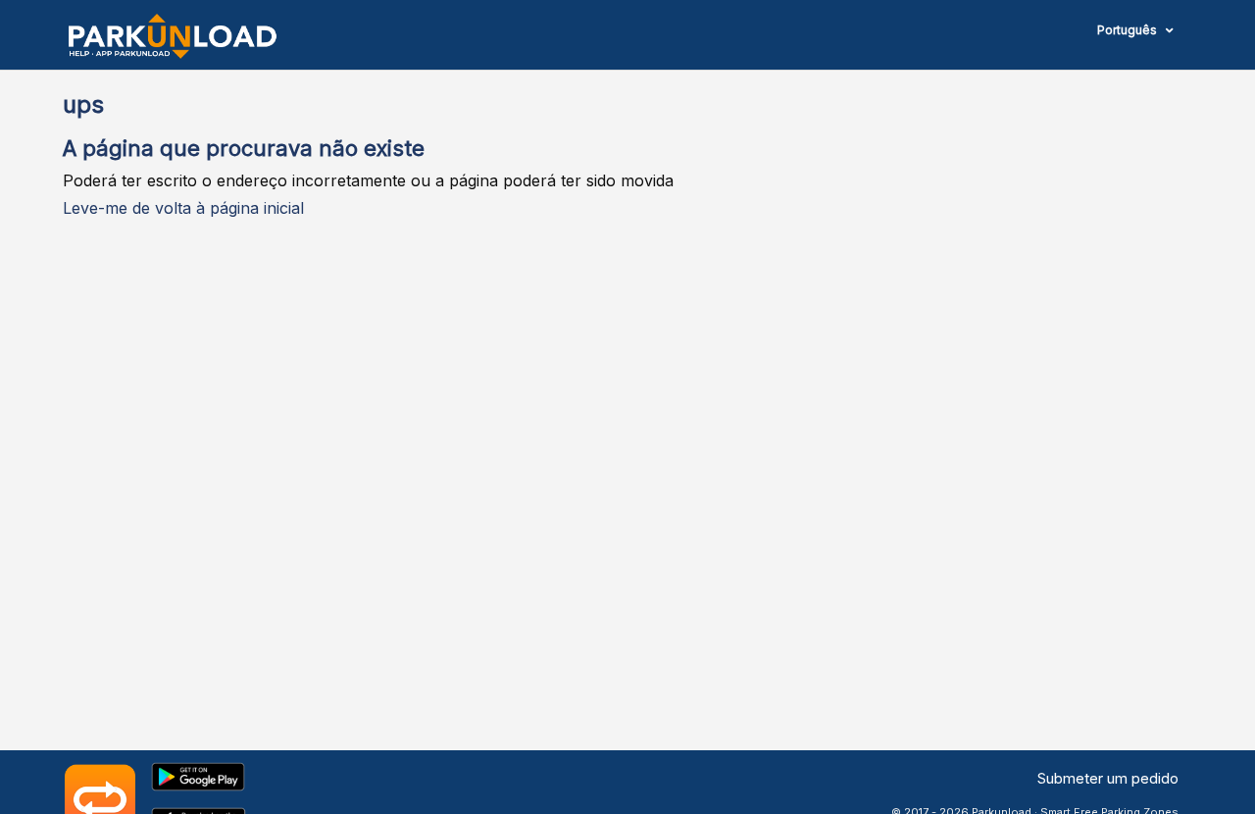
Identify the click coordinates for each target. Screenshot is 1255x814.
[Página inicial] (172, 36)
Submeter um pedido (1108, 778)
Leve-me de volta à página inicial (183, 208)
